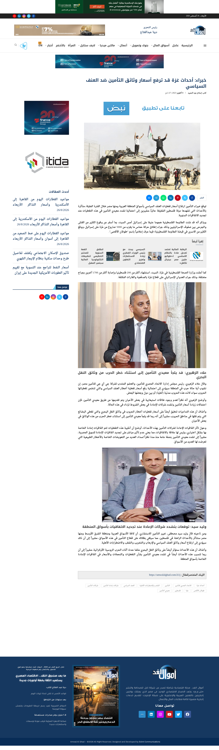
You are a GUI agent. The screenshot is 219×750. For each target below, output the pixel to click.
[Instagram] (24, 16)
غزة (187, 595)
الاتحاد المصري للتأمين (183, 589)
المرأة (71, 50)
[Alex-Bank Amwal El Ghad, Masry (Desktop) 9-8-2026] (109, 3)
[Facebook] (33, 16)
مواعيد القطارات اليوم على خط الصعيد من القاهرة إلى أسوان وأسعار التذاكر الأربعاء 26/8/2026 (41, 243)
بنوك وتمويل (140, 50)
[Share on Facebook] (192, 202)
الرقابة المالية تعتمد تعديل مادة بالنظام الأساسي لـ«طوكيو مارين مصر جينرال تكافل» (175, 260)
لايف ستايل (87, 50)
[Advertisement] (109, 632)
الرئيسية (187, 50)
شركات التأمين (92, 589)
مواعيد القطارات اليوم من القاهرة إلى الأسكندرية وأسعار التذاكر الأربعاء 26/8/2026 (41, 209)
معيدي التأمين (164, 595)
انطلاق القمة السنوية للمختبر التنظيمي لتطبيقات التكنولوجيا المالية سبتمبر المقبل (92, 260)
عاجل (175, 50)
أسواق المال (161, 50)
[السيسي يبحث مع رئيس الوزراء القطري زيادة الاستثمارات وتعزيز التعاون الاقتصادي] (154, 260)
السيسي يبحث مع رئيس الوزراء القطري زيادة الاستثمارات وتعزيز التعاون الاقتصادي (134, 260)
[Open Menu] (205, 50)
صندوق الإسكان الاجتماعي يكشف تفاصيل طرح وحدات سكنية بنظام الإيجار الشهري (41, 260)
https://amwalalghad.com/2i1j (165, 579)
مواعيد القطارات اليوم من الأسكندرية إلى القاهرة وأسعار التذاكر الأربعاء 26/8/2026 (41, 226)
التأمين (167, 589)
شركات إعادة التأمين (110, 589)
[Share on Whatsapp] (163, 202)
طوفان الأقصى (199, 595)
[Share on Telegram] (156, 202)
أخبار (50, 50)
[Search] (15, 50)
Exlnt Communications (149, 746)
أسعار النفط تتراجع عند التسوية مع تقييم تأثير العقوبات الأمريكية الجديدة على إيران (41, 274)
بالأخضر (60, 50)
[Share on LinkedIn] (171, 202)
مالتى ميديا (107, 50)
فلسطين (178, 595)
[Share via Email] (149, 202)
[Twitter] (29, 16)
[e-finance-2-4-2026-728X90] (109, 62)
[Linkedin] (19, 16)
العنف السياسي (129, 589)
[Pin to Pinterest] (178, 202)
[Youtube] (14, 16)
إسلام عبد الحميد (195, 97)
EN (40, 50)
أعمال (123, 50)
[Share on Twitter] (185, 202)
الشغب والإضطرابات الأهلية (150, 589)
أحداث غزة (200, 589)
